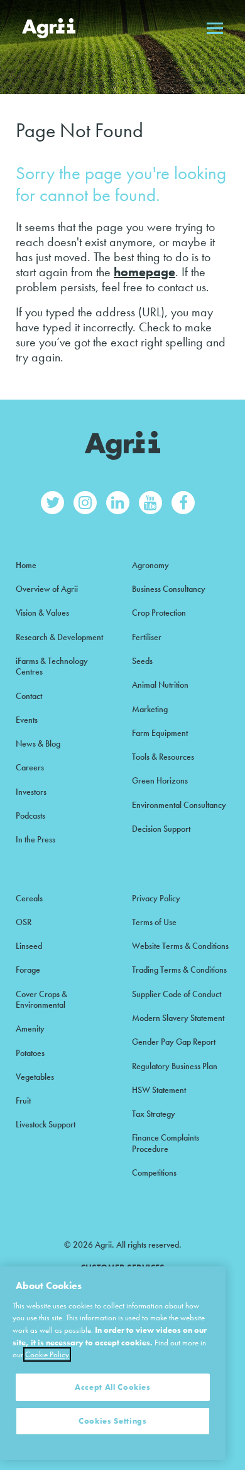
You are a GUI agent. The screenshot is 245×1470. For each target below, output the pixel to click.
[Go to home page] (48, 28)
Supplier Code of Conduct (176, 994)
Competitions (154, 1172)
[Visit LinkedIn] (117, 502)
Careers (30, 767)
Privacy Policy (156, 898)
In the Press (35, 839)
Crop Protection (159, 612)
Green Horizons (160, 780)
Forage (28, 969)
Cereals (29, 898)
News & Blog (38, 743)
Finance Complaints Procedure (165, 1143)
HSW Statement (159, 1089)
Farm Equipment (160, 732)
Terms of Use (154, 922)
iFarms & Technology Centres (52, 666)
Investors (31, 791)
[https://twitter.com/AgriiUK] (52, 502)
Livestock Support (45, 1124)
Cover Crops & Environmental (41, 999)
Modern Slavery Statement (178, 1017)
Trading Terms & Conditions (179, 969)
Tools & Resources (163, 756)
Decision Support (161, 828)
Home (26, 565)
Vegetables (35, 1076)
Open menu (215, 28)
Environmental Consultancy (179, 804)
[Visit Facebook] (183, 502)
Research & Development (59, 637)
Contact (29, 695)
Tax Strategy (153, 1113)
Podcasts (30, 815)
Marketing (150, 709)
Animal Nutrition (160, 684)
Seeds (142, 660)
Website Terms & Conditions (180, 945)
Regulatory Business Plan (174, 1066)
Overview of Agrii (47, 588)
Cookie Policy (47, 1354)
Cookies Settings (113, 1421)
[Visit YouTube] (150, 502)
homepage (144, 272)
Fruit (23, 1100)
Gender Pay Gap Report (173, 1041)
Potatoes (30, 1053)
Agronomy (150, 565)
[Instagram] (85, 502)
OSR (23, 922)
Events (27, 719)
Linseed (29, 945)
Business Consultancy (168, 588)
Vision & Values (42, 612)
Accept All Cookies (113, 1387)
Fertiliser (146, 637)
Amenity (30, 1028)
